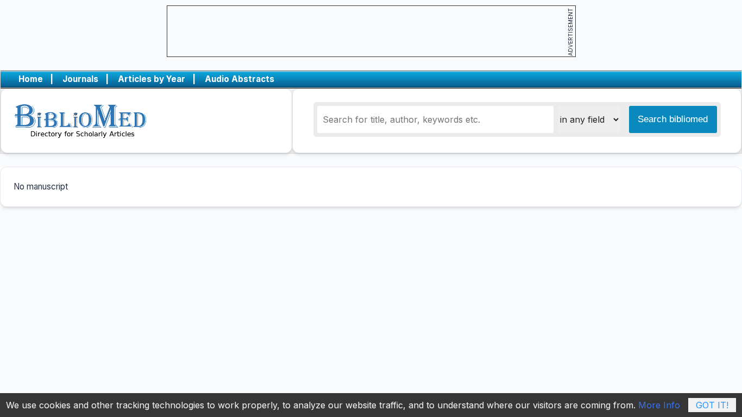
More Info (659, 405)
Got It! (712, 405)
